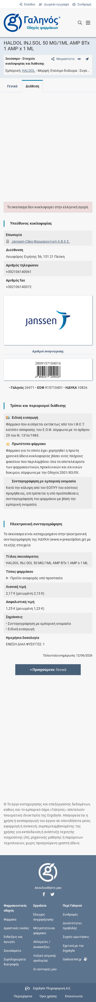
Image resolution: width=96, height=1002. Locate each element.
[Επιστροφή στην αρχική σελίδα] (48, 877)
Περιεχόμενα (23, 996)
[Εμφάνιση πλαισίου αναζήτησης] (80, 23)
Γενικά (12, 86)
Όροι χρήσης (48, 996)
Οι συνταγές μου (45, 969)
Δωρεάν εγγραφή (56, 4)
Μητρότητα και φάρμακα (44, 930)
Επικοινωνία (73, 996)
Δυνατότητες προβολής (72, 925)
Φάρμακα (10, 919)
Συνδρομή (83, 4)
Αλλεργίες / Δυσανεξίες (41, 944)
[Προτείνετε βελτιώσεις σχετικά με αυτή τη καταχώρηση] (87, 59)
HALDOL (28, 71)
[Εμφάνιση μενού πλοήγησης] (88, 23)
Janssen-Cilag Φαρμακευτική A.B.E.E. (40, 241)
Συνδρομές (70, 914)
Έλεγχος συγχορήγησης (43, 916)
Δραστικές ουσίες (16, 928)
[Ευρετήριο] (79, 59)
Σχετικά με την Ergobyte (73, 948)
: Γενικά (48, 670)
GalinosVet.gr (72, 959)
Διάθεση (32, 86)
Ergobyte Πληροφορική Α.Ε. (52, 988)
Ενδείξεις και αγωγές (13, 939)
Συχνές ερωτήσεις (76, 937)
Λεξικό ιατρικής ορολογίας (44, 957)
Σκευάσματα (12, 950)
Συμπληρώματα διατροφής (15, 961)
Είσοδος (29, 4)
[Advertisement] (48, 144)
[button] (44, 894)
